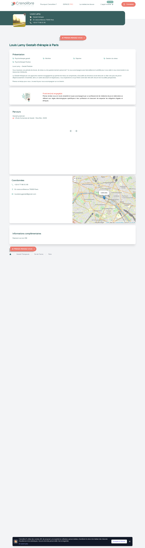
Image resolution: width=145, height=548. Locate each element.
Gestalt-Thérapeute (22, 254)
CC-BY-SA (132, 222)
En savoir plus (23, 544)
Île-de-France (38, 254)
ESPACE (68, 4)
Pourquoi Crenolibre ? (48, 4)
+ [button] (74, 178)
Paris (50, 254)
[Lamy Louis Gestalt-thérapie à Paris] (19, 20)
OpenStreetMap (119, 222)
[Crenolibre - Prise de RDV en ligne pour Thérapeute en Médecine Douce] (22, 4)
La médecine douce (87, 4)
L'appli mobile (107, 4)
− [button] (74, 181)
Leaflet (107, 222)
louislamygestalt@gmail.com (25, 194)
